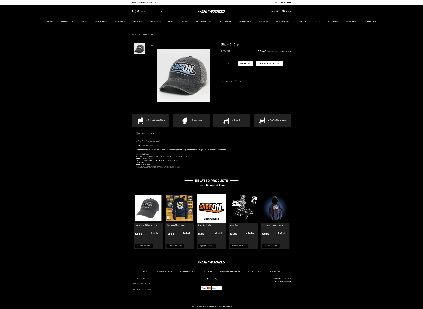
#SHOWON (208, 271)
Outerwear (225, 21)
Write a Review (285, 51)
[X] (236, 81)
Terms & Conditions (142, 284)
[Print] (231, 81)
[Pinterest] (240, 81)
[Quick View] (158, 198)
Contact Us (370, 21)
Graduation (101, 21)
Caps (169, 21)
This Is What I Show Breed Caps (147, 225)
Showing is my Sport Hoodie (272, 225)
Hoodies (154, 21)
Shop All (137, 21)
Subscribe (351, 21)
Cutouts (301, 21)
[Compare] (158, 209)
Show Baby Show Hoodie (175, 225)
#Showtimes (196, 120)
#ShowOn (236, 120)
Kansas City (67, 21)
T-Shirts (183, 21)
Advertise (333, 21)
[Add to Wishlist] (158, 203)
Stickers (263, 21)
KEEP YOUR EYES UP (255, 271)
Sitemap (230, 306)
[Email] (227, 81)
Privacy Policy (142, 278)
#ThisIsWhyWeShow (155, 120)
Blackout (120, 21)
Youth (316, 21)
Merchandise (282, 21)
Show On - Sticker (205, 225)
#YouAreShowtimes (277, 120)
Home (50, 21)
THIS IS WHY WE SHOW (164, 271)
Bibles (84, 21)
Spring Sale (245, 21)
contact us (275, 271)
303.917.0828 (285, 2)
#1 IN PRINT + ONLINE (188, 271)
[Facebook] (222, 81)
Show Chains (234, 225)
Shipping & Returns (142, 289)
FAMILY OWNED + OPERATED (230, 271)
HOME (145, 271)
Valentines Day (204, 21)
